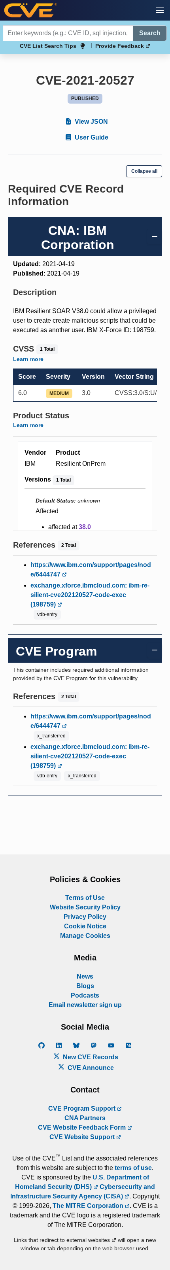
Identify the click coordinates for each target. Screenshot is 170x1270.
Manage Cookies (85, 935)
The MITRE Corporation (89, 1205)
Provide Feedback (120, 46)
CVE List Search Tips (48, 46)
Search (150, 33)
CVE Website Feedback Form (82, 1127)
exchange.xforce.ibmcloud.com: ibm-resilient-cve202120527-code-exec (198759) (89, 595)
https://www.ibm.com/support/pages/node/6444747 (90, 569)
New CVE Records (89, 1057)
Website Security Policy (85, 907)
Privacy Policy (85, 916)
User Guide (90, 137)
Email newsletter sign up (85, 1005)
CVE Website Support (82, 1137)
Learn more (28, 359)
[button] (160, 10)
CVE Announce (90, 1067)
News (85, 976)
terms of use (133, 1167)
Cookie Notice (85, 926)
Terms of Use (85, 897)
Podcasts (85, 995)
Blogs (85, 986)
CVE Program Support (82, 1108)
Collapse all (144, 171)
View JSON (90, 121)
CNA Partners (85, 1118)
